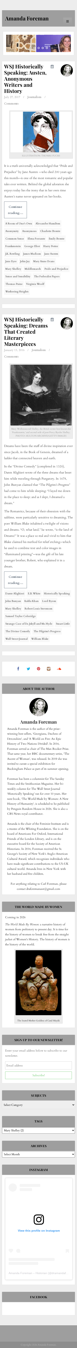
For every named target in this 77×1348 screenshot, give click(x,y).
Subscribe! (38, 1075)
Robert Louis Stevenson (38, 608)
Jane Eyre (11, 261)
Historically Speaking (57, 593)
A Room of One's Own (18, 223)
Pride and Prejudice (56, 269)
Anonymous (29, 231)
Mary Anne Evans (43, 261)
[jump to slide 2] (34, 48)
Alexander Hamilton (48, 223)
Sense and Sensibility (17, 276)
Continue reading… (15, 210)
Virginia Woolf (35, 284)
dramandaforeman (64, 1273)
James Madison (32, 253)
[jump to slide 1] (30, 48)
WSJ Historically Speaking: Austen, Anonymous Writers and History (25, 78)
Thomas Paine (14, 284)
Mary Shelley (13, 269)
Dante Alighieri (14, 593)
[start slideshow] (25, 48)
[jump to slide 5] (47, 48)
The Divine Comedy (17, 631)
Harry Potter (50, 246)
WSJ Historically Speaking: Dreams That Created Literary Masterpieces (26, 331)
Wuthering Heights (17, 291)
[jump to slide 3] (39, 48)
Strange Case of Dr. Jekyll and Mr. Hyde (28, 623)
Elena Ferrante (36, 238)
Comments (11, 104)
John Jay (25, 261)
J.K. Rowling (12, 253)
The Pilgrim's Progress (47, 631)
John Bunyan (13, 601)
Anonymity (12, 231)
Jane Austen (51, 253)
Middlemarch (33, 269)
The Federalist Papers (47, 276)
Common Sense (14, 238)
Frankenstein (13, 246)
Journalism (34, 97)
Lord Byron (49, 601)
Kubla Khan (31, 601)
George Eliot (32, 246)
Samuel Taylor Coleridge (20, 616)
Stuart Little (63, 623)
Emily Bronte (56, 238)
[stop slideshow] (51, 48)
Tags (38, 1121)
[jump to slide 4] (43, 48)
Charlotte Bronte (50, 231)
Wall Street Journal (16, 639)
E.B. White (34, 593)
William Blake (39, 639)
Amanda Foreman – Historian (28, 1273)
